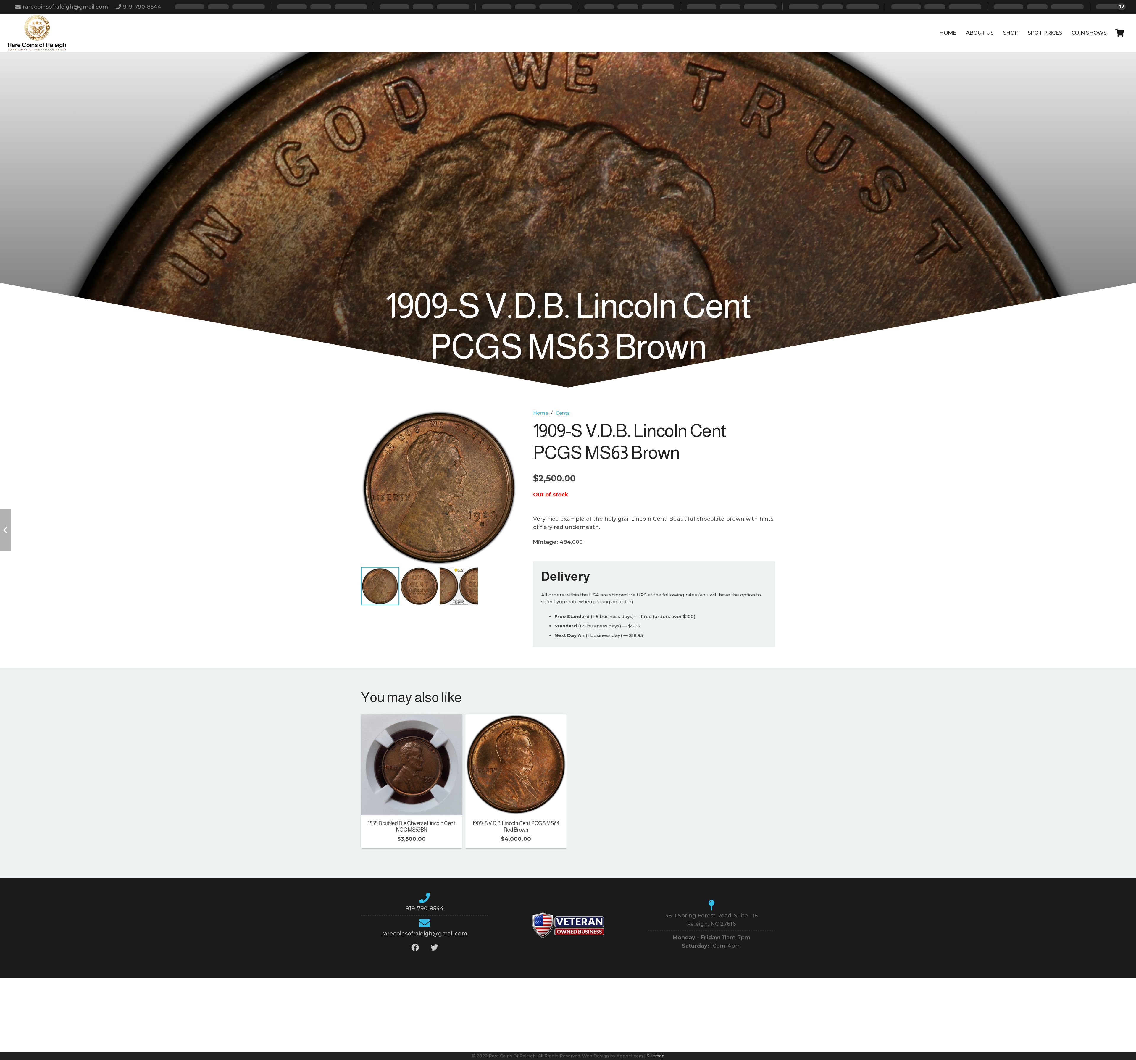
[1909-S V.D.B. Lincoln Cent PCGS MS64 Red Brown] (516, 718)
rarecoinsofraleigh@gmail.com (424, 933)
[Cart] (1119, 33)
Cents (563, 413)
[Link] (37, 33)
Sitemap (655, 1056)
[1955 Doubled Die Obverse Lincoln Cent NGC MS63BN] (411, 718)
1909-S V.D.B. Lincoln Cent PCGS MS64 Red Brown (516, 826)
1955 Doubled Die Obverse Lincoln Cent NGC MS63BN (412, 826)
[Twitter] (434, 947)
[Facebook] (415, 947)
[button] (506, 420)
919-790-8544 (425, 908)
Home (540, 413)
